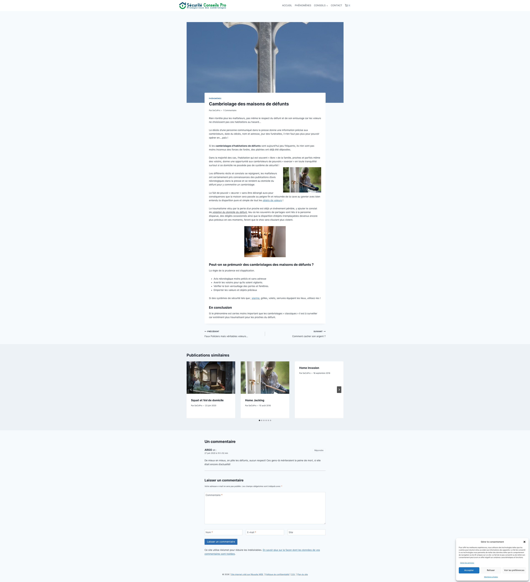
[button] (524, 541)
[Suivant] (339, 389)
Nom (209, 532)
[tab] (259, 420)
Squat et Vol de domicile (207, 400)
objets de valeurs (272, 200)
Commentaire (214, 495)
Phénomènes (215, 98)
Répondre (318, 450)
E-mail (251, 532)
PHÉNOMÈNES (303, 5)
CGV (293, 574)
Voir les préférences (514, 570)
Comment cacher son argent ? (309, 334)
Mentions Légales (491, 577)
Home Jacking (254, 400)
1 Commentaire (229, 110)
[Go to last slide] (191, 389)
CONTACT (336, 5)
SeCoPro (216, 110)
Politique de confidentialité (277, 574)
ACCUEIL (287, 5)
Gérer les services (467, 563)
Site (291, 532)
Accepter (469, 570)
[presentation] (211, 377)
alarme (255, 298)
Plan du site (302, 574)
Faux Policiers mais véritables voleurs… (226, 334)
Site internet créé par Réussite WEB (247, 574)
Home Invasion (309, 368)
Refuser (491, 570)
